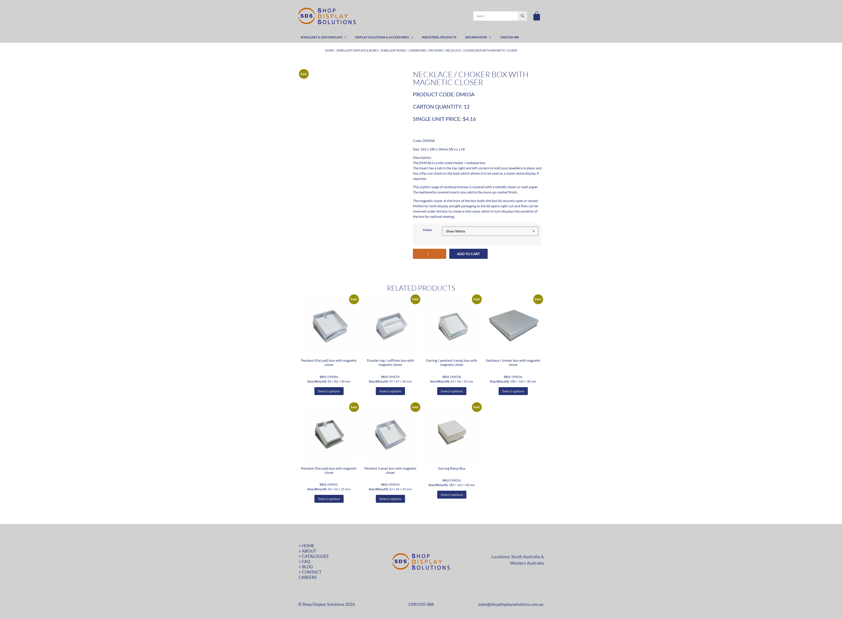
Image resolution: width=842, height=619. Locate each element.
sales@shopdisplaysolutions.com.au (511, 604)
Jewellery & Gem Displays (321, 37)
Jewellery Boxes (393, 50)
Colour (427, 229)
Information (476, 37)
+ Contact (310, 571)
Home (329, 50)
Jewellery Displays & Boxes (357, 50)
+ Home (306, 545)
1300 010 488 (509, 37)
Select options (329, 391)
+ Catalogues (313, 556)
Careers (308, 577)
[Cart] (537, 16)
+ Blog (306, 566)
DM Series (436, 50)
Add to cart (468, 254)
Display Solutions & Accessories (382, 37)
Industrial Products (439, 37)
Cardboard (417, 50)
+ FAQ (304, 561)
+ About (307, 550)
